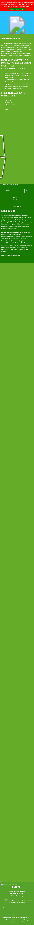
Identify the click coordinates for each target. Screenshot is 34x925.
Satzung (25, 920)
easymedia (20, 922)
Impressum (9, 920)
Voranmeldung (17, 206)
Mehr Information (14, 9)
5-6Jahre (26, 191)
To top (31, 922)
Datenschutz (18, 920)
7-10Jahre (15, 198)
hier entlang (21, 902)
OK (23, 9)
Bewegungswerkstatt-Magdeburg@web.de (19, 900)
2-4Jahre (8, 189)
